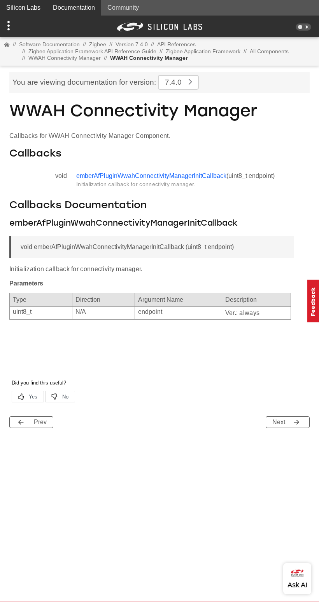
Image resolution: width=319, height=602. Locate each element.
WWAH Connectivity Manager (64, 58)
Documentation (74, 7)
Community (123, 7)
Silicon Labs (23, 7)
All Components (269, 51)
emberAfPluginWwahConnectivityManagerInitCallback (151, 175)
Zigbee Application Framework (203, 51)
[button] (24, 26)
